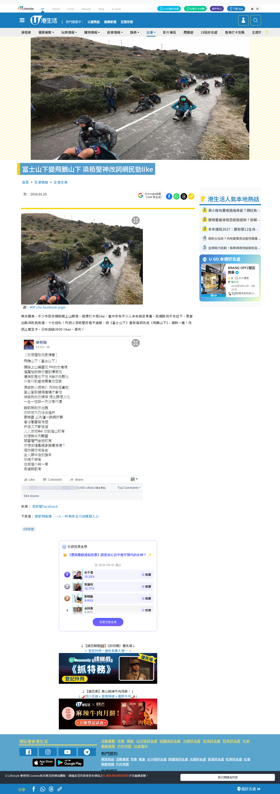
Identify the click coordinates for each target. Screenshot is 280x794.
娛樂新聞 (110, 22)
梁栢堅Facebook (45, 506)
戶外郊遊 (124, 746)
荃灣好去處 (211, 741)
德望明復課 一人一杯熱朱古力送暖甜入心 (68, 516)
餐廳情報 (108, 746)
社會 (246, 741)
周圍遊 (188, 32)
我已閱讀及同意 (228, 777)
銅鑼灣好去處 (170, 741)
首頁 (25, 182)
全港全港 (60, 182)
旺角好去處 (231, 741)
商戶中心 (217, 8)
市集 (120, 741)
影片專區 (169, 32)
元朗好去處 (191, 741)
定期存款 (127, 22)
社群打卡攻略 (197, 8)
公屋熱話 (94, 22)
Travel (56, 9)
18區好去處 (209, 32)
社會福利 (141, 746)
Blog (101, 9)
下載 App (238, 8)
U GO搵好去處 (171, 8)
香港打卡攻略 (235, 32)
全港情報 (41, 182)
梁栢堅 (29, 529)
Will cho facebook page (47, 307)
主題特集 (258, 32)
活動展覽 (108, 741)
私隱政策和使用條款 (116, 775)
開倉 (130, 741)
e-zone (116, 9)
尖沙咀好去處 (146, 741)
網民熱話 (107, 759)
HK (42, 9)
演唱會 (26, 32)
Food (71, 9)
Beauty (86, 9)
